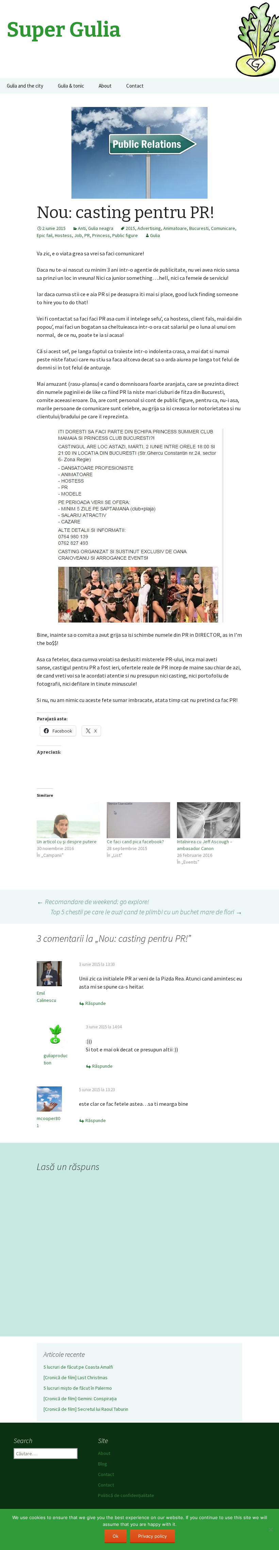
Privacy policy (152, 1536)
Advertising (149, 228)
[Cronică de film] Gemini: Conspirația (80, 1398)
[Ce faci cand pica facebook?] (138, 820)
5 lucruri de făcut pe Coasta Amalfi (78, 1367)
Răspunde (95, 1003)
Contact (135, 86)
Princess (101, 235)
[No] (270, 1529)
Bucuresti (199, 228)
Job (78, 235)
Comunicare (223, 228)
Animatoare (175, 228)
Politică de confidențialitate (126, 1495)
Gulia (155, 235)
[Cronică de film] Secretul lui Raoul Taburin (86, 1409)
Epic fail (44, 235)
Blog (102, 1464)
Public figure (125, 235)
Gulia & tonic (71, 86)
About (105, 86)
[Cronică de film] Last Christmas (76, 1377)
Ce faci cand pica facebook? (135, 842)
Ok (115, 1536)
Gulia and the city (25, 86)
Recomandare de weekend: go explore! (93, 901)
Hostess (63, 235)
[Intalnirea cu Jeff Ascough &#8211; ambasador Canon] (208, 820)
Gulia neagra (100, 228)
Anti (82, 228)
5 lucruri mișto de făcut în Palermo (78, 1388)
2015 (130, 228)
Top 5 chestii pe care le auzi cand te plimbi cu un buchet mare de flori (146, 911)
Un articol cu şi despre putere (67, 842)
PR (87, 235)
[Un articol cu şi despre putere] (68, 820)
